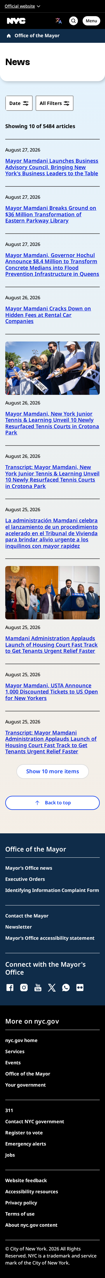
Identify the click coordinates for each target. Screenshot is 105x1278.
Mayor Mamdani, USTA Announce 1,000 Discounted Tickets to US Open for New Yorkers (51, 691)
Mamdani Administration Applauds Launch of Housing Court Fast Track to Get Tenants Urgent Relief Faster (51, 644)
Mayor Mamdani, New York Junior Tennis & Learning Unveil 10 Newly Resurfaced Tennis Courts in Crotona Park (52, 423)
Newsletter (18, 927)
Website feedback (26, 1180)
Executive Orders (25, 879)
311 (9, 1110)
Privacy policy (21, 1202)
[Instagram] (24, 987)
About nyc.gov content (31, 1225)
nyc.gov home (21, 1040)
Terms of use (20, 1214)
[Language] (58, 20)
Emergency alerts (25, 1144)
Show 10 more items (52, 771)
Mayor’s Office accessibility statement (49, 938)
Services (14, 1051)
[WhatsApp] (66, 987)
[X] (52, 987)
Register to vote (24, 1132)
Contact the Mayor (26, 915)
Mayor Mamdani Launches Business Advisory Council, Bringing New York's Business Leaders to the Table (51, 167)
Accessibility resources (31, 1191)
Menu (91, 20)
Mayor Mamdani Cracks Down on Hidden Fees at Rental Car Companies (48, 314)
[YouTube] (38, 987)
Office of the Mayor (37, 35)
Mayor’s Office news (28, 868)
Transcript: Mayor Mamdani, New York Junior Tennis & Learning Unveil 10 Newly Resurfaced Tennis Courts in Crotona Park (52, 476)
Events (13, 1062)
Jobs (10, 1155)
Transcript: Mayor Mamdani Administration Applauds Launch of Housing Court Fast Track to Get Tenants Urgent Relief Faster (51, 742)
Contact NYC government (34, 1121)
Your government (25, 1085)
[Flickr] (80, 987)
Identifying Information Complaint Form (52, 890)
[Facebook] (10, 987)
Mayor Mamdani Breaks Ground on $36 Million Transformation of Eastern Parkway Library (50, 214)
